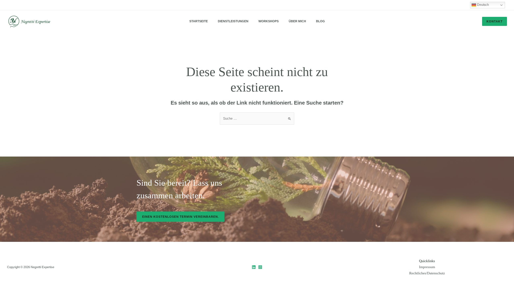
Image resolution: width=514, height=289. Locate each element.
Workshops (268, 21)
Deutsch (482, 4)
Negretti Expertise (42, 267)
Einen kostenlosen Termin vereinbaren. (180, 216)
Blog (320, 21)
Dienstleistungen (233, 21)
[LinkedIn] (254, 267)
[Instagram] (260, 267)
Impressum (427, 267)
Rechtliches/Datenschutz (427, 273)
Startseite (198, 21)
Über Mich (297, 21)
